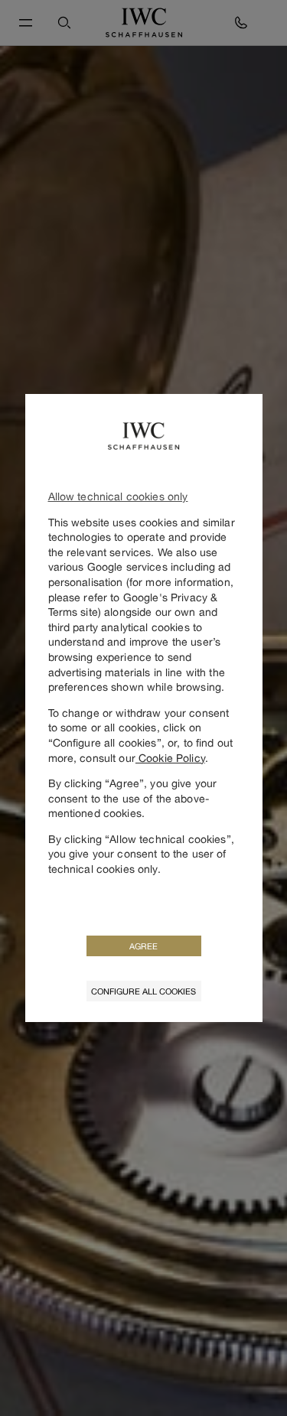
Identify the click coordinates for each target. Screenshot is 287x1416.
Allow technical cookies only (118, 496)
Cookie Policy (170, 757)
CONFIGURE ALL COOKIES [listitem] (143, 991)
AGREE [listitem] (143, 946)
